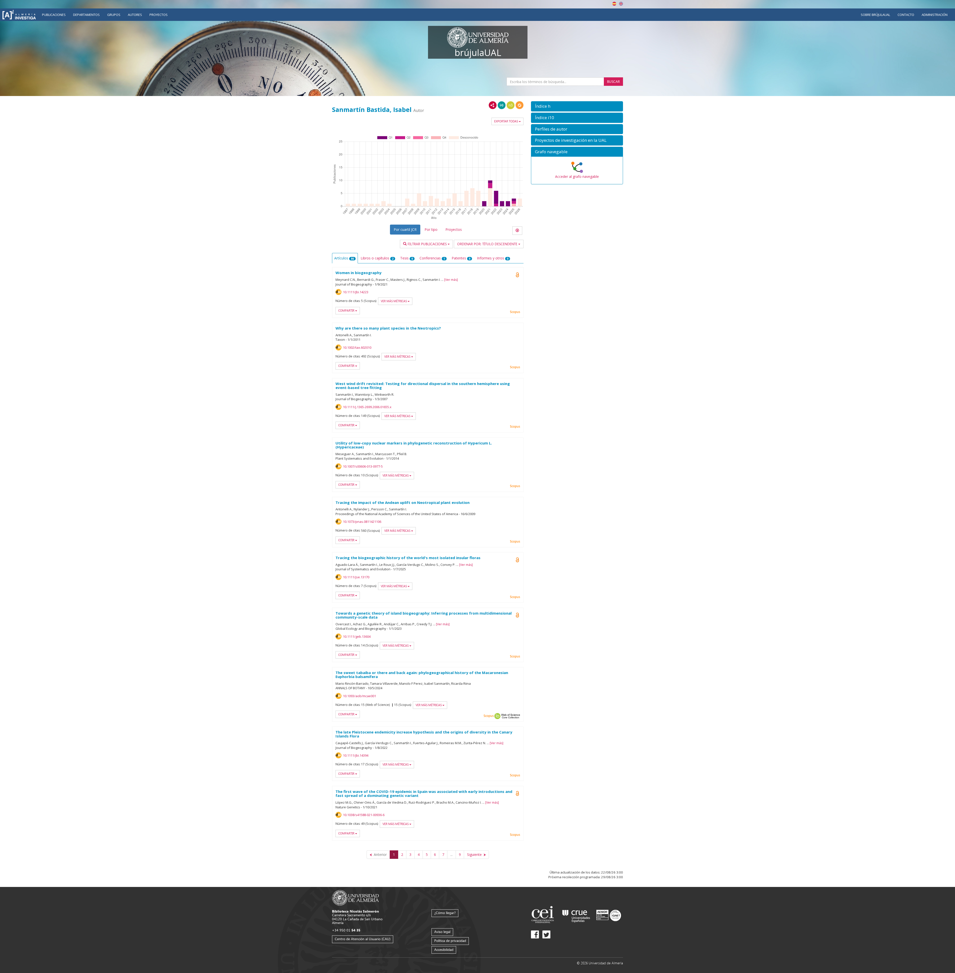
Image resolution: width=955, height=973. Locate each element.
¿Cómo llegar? (445, 912)
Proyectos (158, 14)
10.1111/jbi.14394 (355, 755)
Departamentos (86, 14)
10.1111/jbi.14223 (355, 292)
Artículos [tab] (344, 258)
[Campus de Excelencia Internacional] (543, 915)
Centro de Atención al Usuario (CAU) (362, 938)
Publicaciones (54, 14)
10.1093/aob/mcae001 (359, 696)
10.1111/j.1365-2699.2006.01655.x (367, 407)
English (621, 4)
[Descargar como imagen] (517, 230)
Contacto (906, 14)
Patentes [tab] (461, 258)
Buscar (613, 81)
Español (614, 4)
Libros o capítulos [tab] (377, 258)
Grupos (113, 14)
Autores (135, 14)
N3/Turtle (511, 105)
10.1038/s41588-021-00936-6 (363, 815)
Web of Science (510, 716)
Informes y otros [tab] (492, 258)
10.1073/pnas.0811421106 (362, 521)
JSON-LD (502, 105)
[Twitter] (546, 934)
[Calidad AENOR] (608, 915)
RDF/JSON (520, 105)
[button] (577, 106)
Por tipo (431, 229)
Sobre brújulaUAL (875, 14)
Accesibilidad (443, 949)
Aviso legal (442, 931)
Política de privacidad (450, 940)
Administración (935, 14)
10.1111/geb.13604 (357, 636)
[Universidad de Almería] (355, 897)
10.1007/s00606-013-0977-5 (363, 466)
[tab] (577, 106)
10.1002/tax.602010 (357, 347)
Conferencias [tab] (432, 258)
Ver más (451, 280)
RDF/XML (493, 105)
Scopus (515, 312)
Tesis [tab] (406, 258)
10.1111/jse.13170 (356, 577)
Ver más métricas (394, 301)
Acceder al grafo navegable (577, 176)
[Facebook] (535, 934)
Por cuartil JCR (405, 229)
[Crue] (576, 915)
